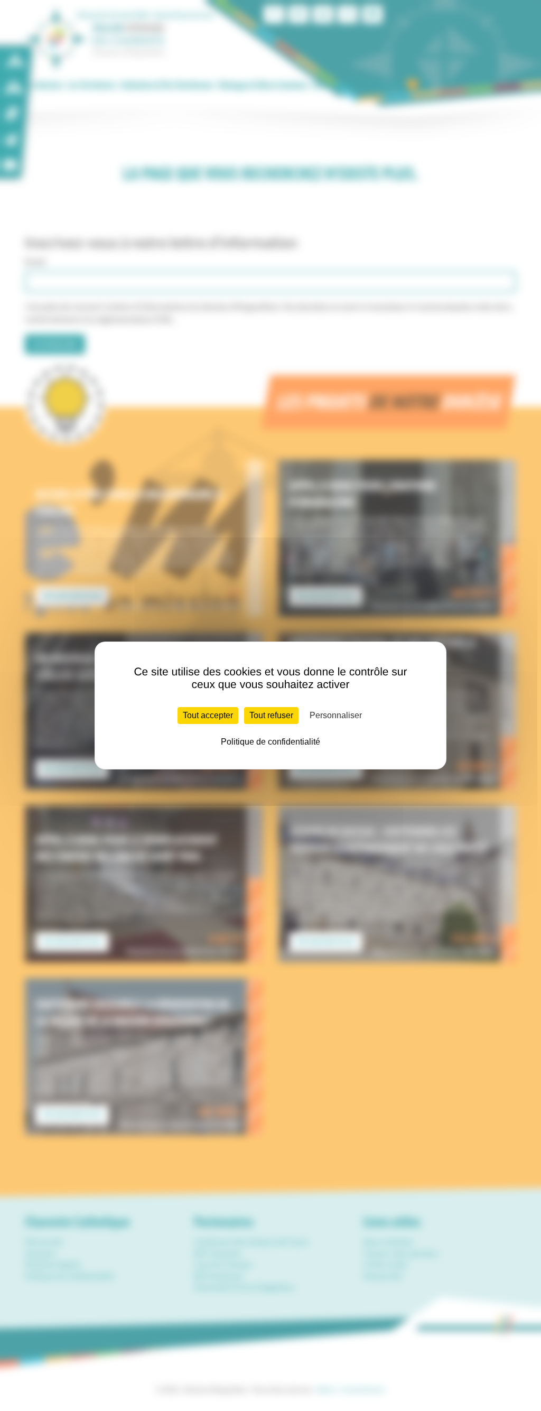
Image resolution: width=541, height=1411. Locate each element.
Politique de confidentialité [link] (270, 741)
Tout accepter (208, 715)
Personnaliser (336, 715)
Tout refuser (271, 715)
